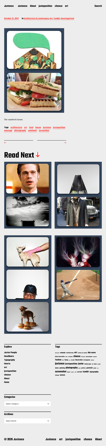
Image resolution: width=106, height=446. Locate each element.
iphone (92, 360)
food (31, 127)
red (97, 368)
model (99, 364)
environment (89, 357)
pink (79, 368)
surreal (79, 372)
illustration (79, 360)
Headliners (9, 356)
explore (95, 357)
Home (6, 382)
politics (83, 368)
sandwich (32, 130)
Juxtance (9, 6)
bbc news (92, 352)
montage (8, 130)
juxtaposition (45, 6)
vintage (57, 375)
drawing (83, 357)
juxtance (47, 127)
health (73, 360)
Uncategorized (67, 18)
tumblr (86, 371)
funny (66, 360)
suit (75, 372)
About (33, 6)
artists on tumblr (82, 353)
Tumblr (56, 18)
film (63, 360)
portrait (90, 367)
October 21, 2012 (11, 18)
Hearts (7, 363)
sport (72, 372)
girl (69, 360)
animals (63, 352)
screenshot (44, 130)
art (66, 6)
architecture (16, 127)
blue (66, 357)
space (68, 372)
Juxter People (10, 352)
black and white (60, 356)
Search (98, 6)
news (57, 368)
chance (58, 6)
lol (92, 364)
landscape (87, 364)
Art (51, 18)
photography (20, 130)
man (95, 364)
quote (94, 368)
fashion (58, 360)
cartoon (70, 357)
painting (62, 368)
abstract (57, 353)
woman (62, 375)
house (38, 127)
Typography (9, 360)
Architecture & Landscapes (36, 18)
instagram (86, 360)
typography (94, 371)
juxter (81, 364)
